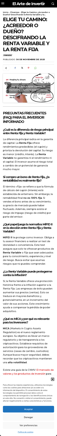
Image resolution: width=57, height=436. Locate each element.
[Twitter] (22, 68)
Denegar (28, 417)
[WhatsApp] (35, 68)
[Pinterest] (28, 68)
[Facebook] (15, 68)
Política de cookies (25, 432)
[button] (52, 379)
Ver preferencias (28, 425)
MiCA (17, 319)
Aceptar (28, 409)
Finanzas (14, 12)
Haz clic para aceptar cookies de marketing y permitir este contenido (28, 88)
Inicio (5, 12)
